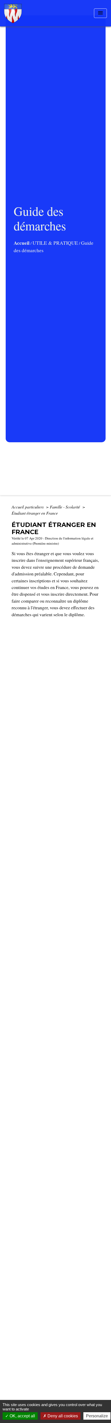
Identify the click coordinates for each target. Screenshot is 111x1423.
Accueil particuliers (28, 506)
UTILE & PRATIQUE (55, 243)
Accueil (21, 243)
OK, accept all (22, 1416)
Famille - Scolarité (65, 506)
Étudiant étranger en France (35, 513)
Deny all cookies (62, 1416)
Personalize (97, 1416)
